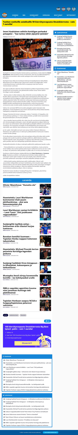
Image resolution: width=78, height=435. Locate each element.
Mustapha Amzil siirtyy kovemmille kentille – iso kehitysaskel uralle (20, 276)
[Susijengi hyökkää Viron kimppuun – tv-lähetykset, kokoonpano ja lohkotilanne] (45, 267)
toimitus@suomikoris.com (51, 432)
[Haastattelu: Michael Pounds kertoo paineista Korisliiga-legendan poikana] (45, 253)
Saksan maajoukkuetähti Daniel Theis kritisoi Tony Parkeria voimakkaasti (27, 412)
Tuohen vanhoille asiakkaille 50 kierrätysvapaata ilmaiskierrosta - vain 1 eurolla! (39, 22)
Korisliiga (46, 15)
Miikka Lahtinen (7, 269)
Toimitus (5, 36)
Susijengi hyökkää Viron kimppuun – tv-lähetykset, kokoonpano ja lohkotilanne (21, 265)
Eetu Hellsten (6, 243)
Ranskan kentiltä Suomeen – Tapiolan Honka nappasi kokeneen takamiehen (20, 238)
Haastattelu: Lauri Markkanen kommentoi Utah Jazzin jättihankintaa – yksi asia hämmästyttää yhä (18, 201)
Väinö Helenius (6, 206)
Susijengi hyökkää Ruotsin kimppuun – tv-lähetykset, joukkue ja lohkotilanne (28, 399)
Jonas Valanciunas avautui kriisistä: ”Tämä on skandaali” (22, 414)
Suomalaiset (34, 15)
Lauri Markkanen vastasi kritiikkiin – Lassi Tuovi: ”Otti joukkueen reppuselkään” (20, 212)
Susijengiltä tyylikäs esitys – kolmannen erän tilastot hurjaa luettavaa (18, 226)
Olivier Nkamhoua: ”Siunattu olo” (19, 185)
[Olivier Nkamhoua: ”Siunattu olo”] (45, 189)
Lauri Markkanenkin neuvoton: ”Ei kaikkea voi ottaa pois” (22, 420)
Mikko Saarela (6, 186)
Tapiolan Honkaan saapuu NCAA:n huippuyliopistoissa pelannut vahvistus (20, 303)
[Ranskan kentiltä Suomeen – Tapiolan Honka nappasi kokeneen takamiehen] (45, 241)
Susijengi (15, 15)
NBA (24, 15)
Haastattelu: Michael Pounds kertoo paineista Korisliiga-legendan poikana (20, 251)
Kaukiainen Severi (14, 315)
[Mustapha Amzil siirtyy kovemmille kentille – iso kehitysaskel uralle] (45, 280)
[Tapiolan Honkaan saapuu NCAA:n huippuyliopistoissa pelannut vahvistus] (45, 305)
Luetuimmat (8, 395)
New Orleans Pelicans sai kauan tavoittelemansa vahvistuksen (24, 417)
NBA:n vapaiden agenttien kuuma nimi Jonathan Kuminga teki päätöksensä (19, 290)
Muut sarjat (58, 15)
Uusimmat (8, 356)
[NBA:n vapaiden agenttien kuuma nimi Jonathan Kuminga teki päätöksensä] (45, 292)
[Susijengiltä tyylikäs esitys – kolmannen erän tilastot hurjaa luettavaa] (45, 228)
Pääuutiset (23, 315)
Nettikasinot (71, 15)
